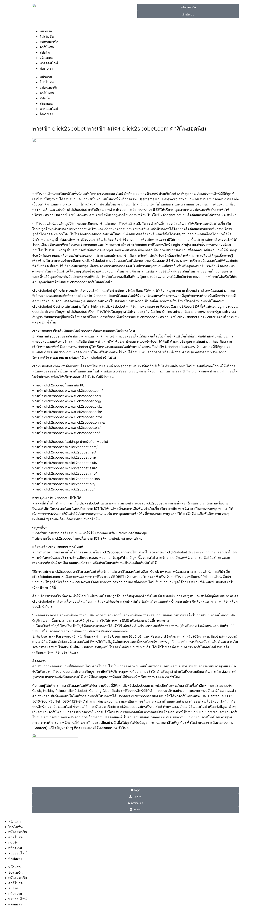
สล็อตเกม (46, 58)
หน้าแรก (46, 31)
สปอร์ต (45, 52)
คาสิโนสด (47, 47)
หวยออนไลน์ (49, 63)
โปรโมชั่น (47, 36)
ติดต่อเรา (46, 68)
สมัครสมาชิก (49, 42)
